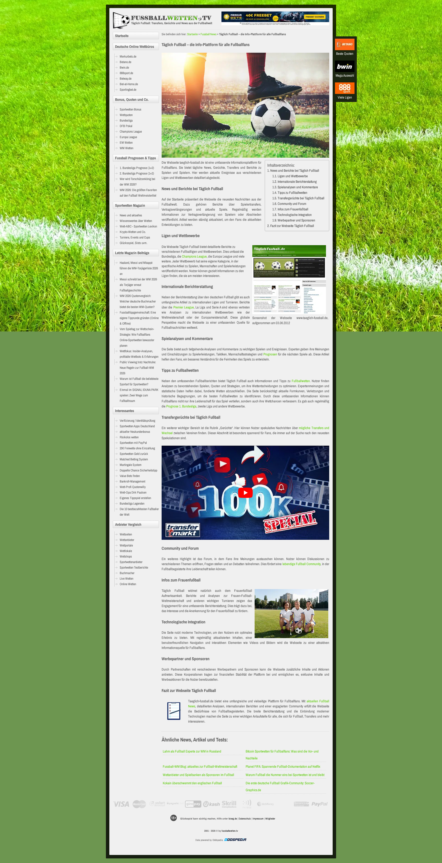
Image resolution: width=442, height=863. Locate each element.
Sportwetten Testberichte (134, 567)
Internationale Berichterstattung (297, 181)
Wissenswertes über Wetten (136, 221)
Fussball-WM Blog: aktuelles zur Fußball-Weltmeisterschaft (200, 766)
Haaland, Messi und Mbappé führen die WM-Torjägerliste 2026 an (139, 268)
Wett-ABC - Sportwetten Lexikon (138, 226)
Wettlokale (126, 551)
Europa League (128, 137)
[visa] (121, 804)
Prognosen (270, 354)
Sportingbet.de (128, 89)
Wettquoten (126, 115)
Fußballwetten (301, 380)
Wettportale (126, 545)
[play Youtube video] (245, 493)
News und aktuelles (131, 215)
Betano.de (125, 62)
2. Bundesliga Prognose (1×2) (137, 173)
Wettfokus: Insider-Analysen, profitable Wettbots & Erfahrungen (139, 354)
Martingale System (131, 465)
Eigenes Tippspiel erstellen (135, 498)
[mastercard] (139, 804)
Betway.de (125, 78)
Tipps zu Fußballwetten (292, 192)
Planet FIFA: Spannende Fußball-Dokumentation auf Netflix (283, 766)
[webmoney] (265, 804)
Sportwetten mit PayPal (133, 443)
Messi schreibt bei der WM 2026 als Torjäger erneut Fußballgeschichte (138, 284)
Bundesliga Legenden (132, 503)
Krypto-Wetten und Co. (133, 232)
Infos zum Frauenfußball (293, 209)
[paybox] (247, 804)
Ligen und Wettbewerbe (293, 176)
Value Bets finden (130, 476)
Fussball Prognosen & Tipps (135, 157)
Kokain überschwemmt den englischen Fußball (192, 783)
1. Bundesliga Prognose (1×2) (137, 168)
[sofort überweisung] (157, 804)
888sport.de (126, 73)
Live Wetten (126, 578)
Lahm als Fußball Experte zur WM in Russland (192, 751)
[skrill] (229, 804)
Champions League (194, 256)
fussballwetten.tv (230, 830)
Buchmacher (127, 573)
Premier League (183, 307)
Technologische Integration (295, 214)
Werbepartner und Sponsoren (296, 220)
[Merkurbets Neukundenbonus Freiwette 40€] (275, 24)
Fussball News (208, 34)
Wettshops (126, 556)
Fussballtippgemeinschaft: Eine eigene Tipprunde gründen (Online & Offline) (139, 317)
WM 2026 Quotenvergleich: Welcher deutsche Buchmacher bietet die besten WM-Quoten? (138, 301)
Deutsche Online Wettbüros (134, 46)
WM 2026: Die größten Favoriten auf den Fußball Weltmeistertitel (138, 193)
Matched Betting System (134, 459)
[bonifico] (301, 804)
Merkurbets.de (128, 56)
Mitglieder (270, 818)
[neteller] (283, 804)
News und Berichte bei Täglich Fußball (294, 170)
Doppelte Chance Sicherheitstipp (138, 470)
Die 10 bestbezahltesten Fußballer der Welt (139, 512)
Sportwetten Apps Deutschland (137, 426)
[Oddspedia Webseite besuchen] (235, 840)
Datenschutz (245, 818)
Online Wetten (128, 584)
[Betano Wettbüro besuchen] (345, 48)
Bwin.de (124, 67)
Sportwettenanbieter (131, 562)
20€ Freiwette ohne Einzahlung (137, 448)
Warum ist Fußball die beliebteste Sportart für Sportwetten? (139, 381)
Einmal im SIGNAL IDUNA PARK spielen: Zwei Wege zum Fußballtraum (139, 395)
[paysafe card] (175, 804)
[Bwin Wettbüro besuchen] (345, 70)
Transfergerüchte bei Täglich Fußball (301, 198)
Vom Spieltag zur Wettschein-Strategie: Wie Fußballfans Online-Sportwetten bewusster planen (137, 337)
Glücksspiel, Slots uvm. (133, 243)
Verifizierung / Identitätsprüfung (137, 420)
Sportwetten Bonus (130, 109)
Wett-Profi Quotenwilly (133, 487)
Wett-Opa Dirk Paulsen (133, 492)
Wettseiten (126, 534)
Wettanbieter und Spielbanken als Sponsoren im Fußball (198, 774)
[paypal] (319, 804)
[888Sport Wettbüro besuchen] (345, 92)
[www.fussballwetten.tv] (166, 21)
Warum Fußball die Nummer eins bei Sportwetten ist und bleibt (285, 774)
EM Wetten (126, 142)
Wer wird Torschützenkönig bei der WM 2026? (137, 181)
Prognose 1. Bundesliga (181, 406)
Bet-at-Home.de (129, 84)
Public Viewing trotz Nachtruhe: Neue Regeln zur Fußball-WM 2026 (138, 367)
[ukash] (211, 804)
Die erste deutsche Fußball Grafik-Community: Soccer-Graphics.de (280, 786)
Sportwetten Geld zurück (134, 454)
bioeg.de (233, 818)
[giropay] (193, 804)
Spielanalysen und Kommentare (298, 187)
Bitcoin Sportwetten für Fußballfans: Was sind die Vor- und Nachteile (282, 755)
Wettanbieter (127, 540)
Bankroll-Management (132, 481)
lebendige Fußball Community (301, 563)
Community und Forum (292, 203)
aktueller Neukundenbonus (135, 432)
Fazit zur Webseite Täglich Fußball (292, 225)
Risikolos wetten (129, 437)
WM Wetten (126, 148)
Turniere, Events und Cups (135, 237)
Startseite (192, 34)
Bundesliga (126, 120)
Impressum (258, 818)
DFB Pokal (126, 126)
